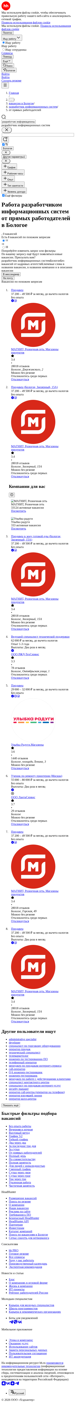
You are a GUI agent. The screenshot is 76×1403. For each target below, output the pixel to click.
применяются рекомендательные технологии (32, 1364)
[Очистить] (6, 130)
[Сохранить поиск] (5, 140)
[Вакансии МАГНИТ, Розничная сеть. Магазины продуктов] (41, 325)
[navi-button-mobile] (5, 85)
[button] (5, 74)
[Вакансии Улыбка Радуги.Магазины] (41, 720)
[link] (7, 65)
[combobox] (18, 122)
